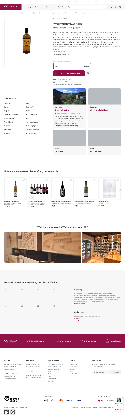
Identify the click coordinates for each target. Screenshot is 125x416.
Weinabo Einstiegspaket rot (36, 201)
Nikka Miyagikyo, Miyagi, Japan (66, 28)
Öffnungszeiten (52, 378)
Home (54, 18)
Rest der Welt (96, 151)
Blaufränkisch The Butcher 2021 (61, 201)
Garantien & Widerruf (54, 367)
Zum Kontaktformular (10, 378)
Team (71, 371)
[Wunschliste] (115, 7)
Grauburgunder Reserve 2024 (84, 201)
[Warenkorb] (120, 7)
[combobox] (86, 7)
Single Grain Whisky (99, 110)
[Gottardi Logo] (11, 7)
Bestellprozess (52, 374)
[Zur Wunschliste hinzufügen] (88, 73)
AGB (49, 371)
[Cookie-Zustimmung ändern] (6, 412)
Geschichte (73, 364)
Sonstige (59, 151)
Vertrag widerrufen (53, 369)
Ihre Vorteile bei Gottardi (55, 364)
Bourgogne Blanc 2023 (11, 201)
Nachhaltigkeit (74, 374)
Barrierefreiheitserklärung (106, 407)
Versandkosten (67, 61)
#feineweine (78, 318)
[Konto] (111, 7)
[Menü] (122, 398)
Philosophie (73, 367)
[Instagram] (78, 321)
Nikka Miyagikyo (62, 110)
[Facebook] (75, 321)
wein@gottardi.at (9, 376)
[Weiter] (120, 190)
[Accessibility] (13, 412)
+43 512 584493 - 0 (10, 374)
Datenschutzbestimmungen (88, 407)
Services (72, 369)
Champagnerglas (103, 201)
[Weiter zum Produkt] (15, 188)
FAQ (49, 376)
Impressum (74, 407)
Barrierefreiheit (52, 381)
